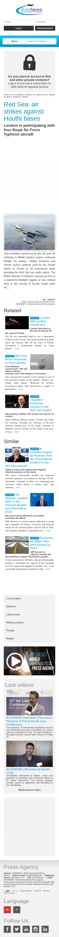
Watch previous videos (29, 790)
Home (6, 95)
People (16, 97)
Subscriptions (26, 891)
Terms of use (9, 893)
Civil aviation (17, 95)
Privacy (46, 891)
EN (7, 910)
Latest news (41, 95)
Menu (14, 41)
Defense (29, 95)
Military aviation (15, 622)
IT (17, 910)
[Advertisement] (29, 181)
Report (25, 97)
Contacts (37, 891)
